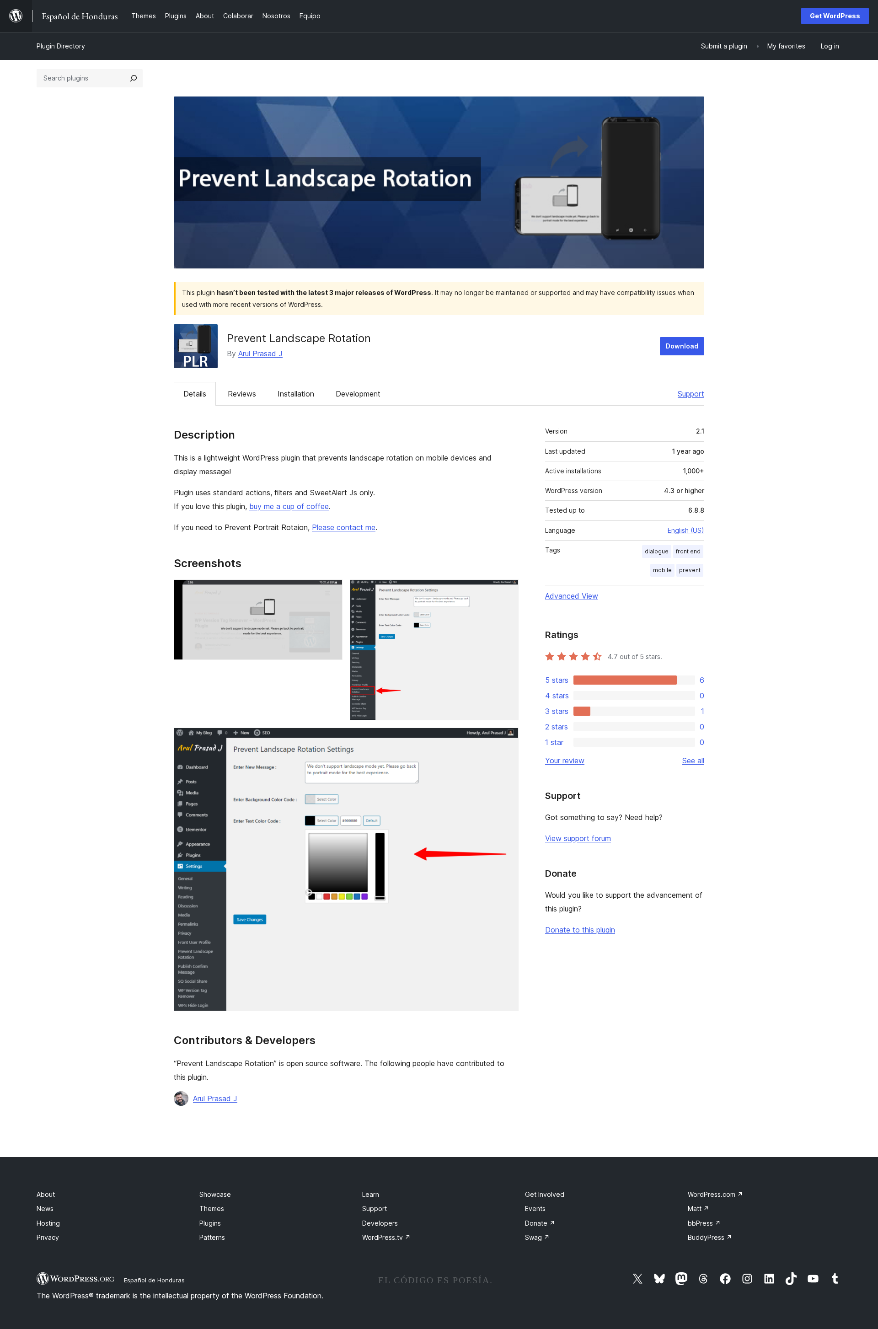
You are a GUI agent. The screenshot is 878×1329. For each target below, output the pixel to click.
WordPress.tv (386, 1237)
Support (691, 393)
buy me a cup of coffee (289, 506)
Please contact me (343, 527)
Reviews (242, 393)
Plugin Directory (61, 46)
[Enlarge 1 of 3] (330, 591)
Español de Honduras (154, 1280)
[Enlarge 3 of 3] (506, 740)
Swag (537, 1237)
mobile (662, 570)
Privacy (48, 1237)
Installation (296, 393)
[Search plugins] (133, 78)
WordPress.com (715, 1194)
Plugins (210, 1223)
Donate (540, 1223)
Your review (564, 760)
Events (535, 1208)
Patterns (212, 1237)
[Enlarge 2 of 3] (506, 591)
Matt (698, 1208)
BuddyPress (710, 1237)
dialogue (657, 551)
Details (194, 393)
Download (682, 346)
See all (693, 760)
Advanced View (571, 595)
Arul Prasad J (260, 353)
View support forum (578, 838)
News (45, 1208)
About (46, 1194)
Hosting (48, 1223)
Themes (211, 1208)
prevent (690, 570)
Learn (370, 1194)
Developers (380, 1223)
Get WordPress (835, 16)
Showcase (215, 1194)
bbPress (704, 1223)
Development (358, 393)
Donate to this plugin (580, 929)
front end (688, 551)
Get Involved (544, 1194)
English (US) (686, 530)
